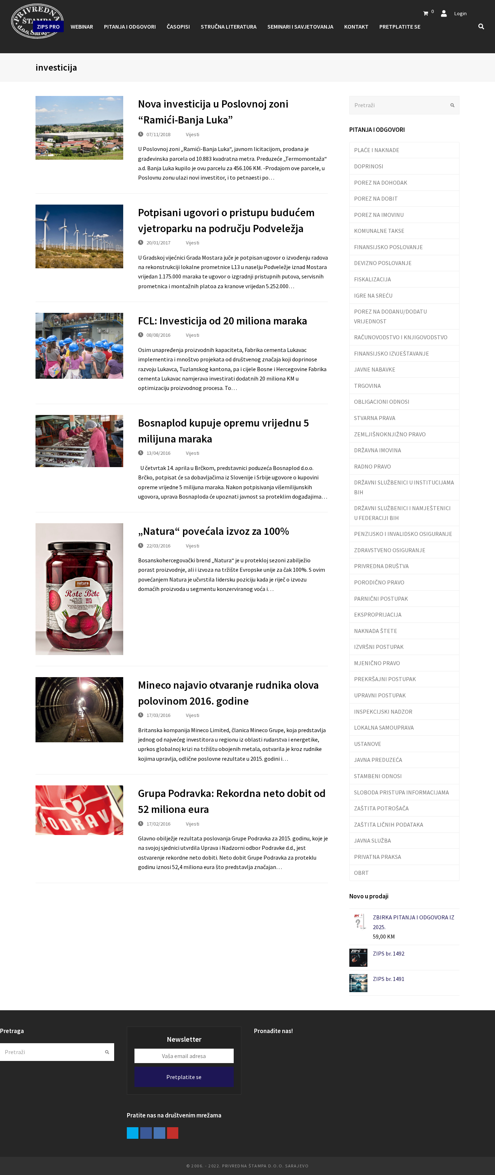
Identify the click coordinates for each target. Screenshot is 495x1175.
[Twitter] (132, 1133)
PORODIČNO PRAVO (379, 582)
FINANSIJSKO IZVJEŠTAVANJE (391, 353)
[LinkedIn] (159, 1133)
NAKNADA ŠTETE (375, 630)
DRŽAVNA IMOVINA (377, 450)
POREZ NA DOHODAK (380, 182)
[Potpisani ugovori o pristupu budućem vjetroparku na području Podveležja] (79, 236)
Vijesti (192, 134)
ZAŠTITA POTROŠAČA (381, 808)
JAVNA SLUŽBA (372, 840)
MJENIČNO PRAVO (377, 663)
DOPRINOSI (368, 166)
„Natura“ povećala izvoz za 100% (213, 531)
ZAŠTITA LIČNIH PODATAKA (388, 824)
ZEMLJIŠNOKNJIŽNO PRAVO (390, 434)
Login (460, 13)
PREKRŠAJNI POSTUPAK (385, 679)
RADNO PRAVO (372, 466)
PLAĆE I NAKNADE (376, 150)
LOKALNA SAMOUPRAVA (384, 727)
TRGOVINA (367, 385)
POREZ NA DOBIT (376, 198)
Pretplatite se (183, 1076)
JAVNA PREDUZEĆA (378, 759)
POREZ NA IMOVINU (379, 214)
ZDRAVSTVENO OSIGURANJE (389, 550)
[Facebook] (146, 1133)
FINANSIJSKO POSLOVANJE (388, 247)
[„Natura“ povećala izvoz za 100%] (79, 589)
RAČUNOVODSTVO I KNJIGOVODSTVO (401, 337)
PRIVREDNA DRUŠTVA (381, 566)
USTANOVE (367, 743)
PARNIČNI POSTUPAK (381, 598)
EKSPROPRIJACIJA (378, 614)
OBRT (361, 872)
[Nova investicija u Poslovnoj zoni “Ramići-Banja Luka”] (79, 127)
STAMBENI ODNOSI (378, 776)
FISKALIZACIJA (372, 279)
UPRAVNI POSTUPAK (380, 695)
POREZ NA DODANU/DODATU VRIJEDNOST (390, 316)
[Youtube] (173, 1133)
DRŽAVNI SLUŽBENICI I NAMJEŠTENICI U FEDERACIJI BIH (402, 512)
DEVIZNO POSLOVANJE (383, 263)
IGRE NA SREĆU (373, 295)
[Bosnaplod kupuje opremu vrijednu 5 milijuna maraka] (79, 441)
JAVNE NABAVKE (374, 369)
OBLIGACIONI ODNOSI (381, 401)
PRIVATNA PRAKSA (377, 856)
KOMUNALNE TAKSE (379, 230)
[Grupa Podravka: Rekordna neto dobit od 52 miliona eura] (79, 810)
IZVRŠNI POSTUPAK (379, 646)
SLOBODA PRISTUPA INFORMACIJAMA (401, 792)
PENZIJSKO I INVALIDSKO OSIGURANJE (403, 533)
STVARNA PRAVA (374, 417)
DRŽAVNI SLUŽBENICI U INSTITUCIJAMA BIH (404, 487)
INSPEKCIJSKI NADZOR (383, 711)
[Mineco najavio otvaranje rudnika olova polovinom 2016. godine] (79, 709)
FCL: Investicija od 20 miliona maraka (222, 320)
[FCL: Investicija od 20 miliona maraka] (79, 346)
